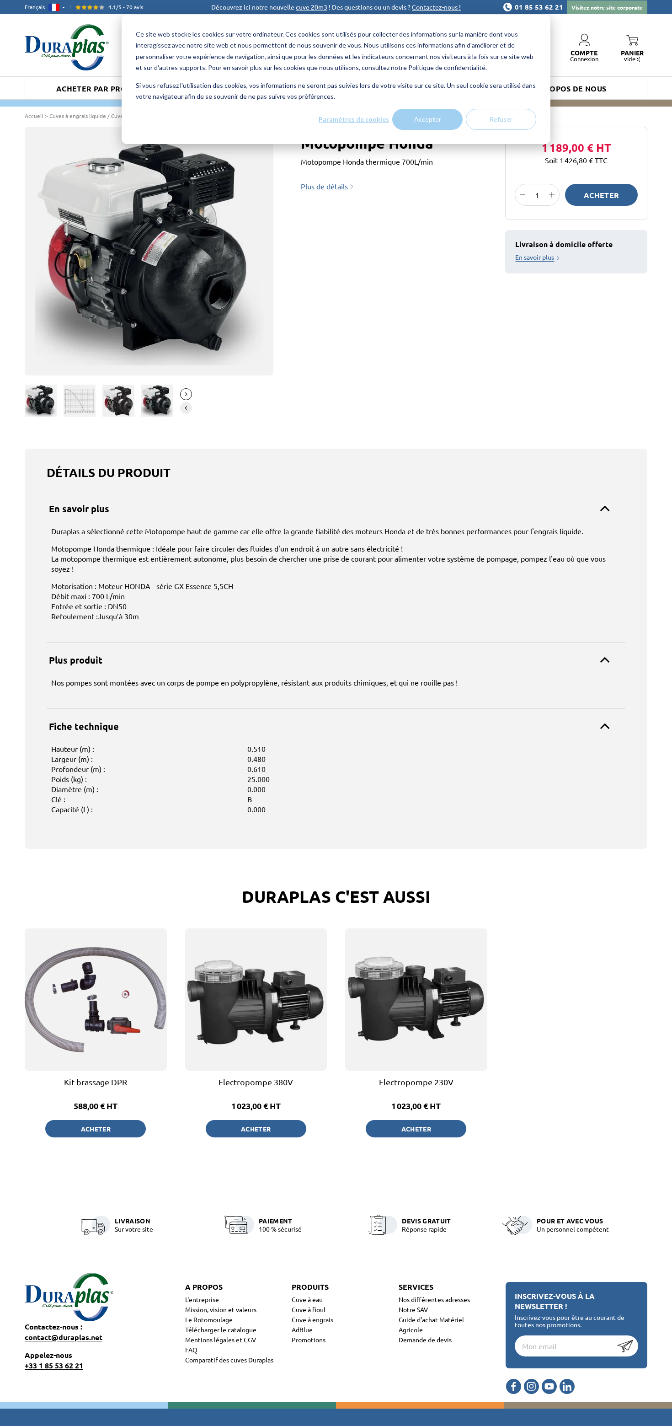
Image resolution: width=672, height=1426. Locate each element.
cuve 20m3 (311, 7)
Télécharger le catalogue (220, 1329)
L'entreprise (202, 1299)
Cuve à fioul (308, 1309)
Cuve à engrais (312, 1319)
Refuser (501, 119)
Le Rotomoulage (209, 1319)
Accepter (427, 119)
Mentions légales (210, 1339)
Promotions (308, 1339)
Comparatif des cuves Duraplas (229, 1360)
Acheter (601, 195)
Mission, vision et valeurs (220, 1309)
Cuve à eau (307, 1299)
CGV (250, 1339)
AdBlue (302, 1329)
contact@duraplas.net (63, 1337)
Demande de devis (425, 1339)
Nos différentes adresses (434, 1299)
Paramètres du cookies (354, 119)
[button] (186, 394)
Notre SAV (413, 1309)
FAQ (191, 1350)
